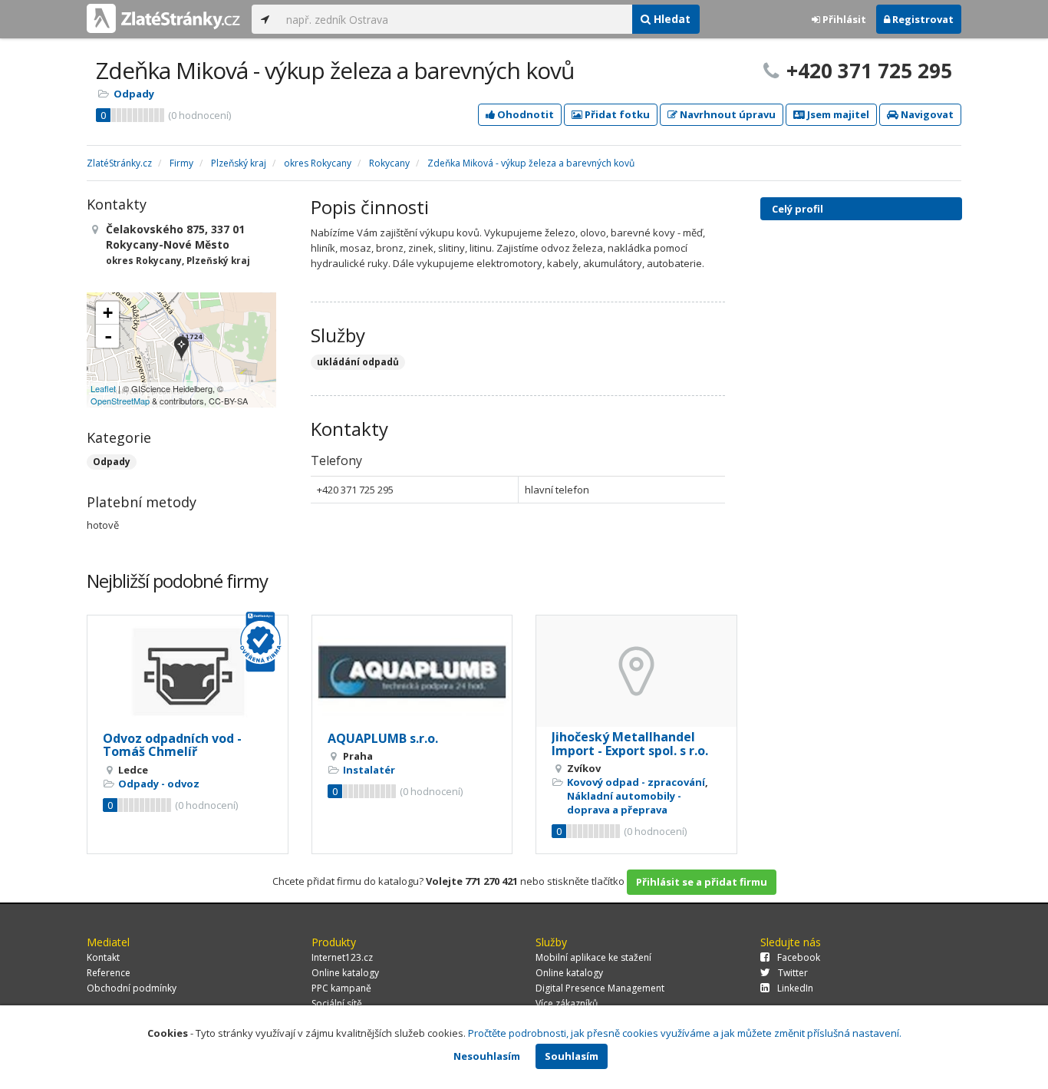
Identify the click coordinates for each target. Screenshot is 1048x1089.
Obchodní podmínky (131, 988)
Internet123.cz (342, 957)
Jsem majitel (837, 114)
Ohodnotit (524, 114)
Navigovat (926, 114)
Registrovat (922, 19)
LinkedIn (795, 988)
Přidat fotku (616, 114)
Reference (108, 972)
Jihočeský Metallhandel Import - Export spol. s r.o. (630, 743)
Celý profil (797, 209)
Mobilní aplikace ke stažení (593, 957)
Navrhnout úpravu (726, 114)
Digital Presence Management (600, 988)
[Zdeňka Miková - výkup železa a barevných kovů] (181, 349)
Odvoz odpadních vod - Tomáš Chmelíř (172, 745)
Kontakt (103, 957)
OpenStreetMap (120, 400)
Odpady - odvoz (158, 783)
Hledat (670, 19)
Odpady (134, 94)
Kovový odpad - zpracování (636, 782)
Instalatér (369, 770)
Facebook (798, 957)
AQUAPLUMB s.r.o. (383, 738)
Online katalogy (345, 972)
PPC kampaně (341, 988)
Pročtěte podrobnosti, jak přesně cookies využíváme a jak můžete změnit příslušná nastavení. (684, 1033)
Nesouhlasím (486, 1056)
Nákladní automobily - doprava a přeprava (624, 803)
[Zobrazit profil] (187, 671)
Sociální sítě (336, 1003)
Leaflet (103, 388)
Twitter (793, 972)
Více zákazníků (567, 1003)
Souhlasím (571, 1056)
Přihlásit (843, 19)
